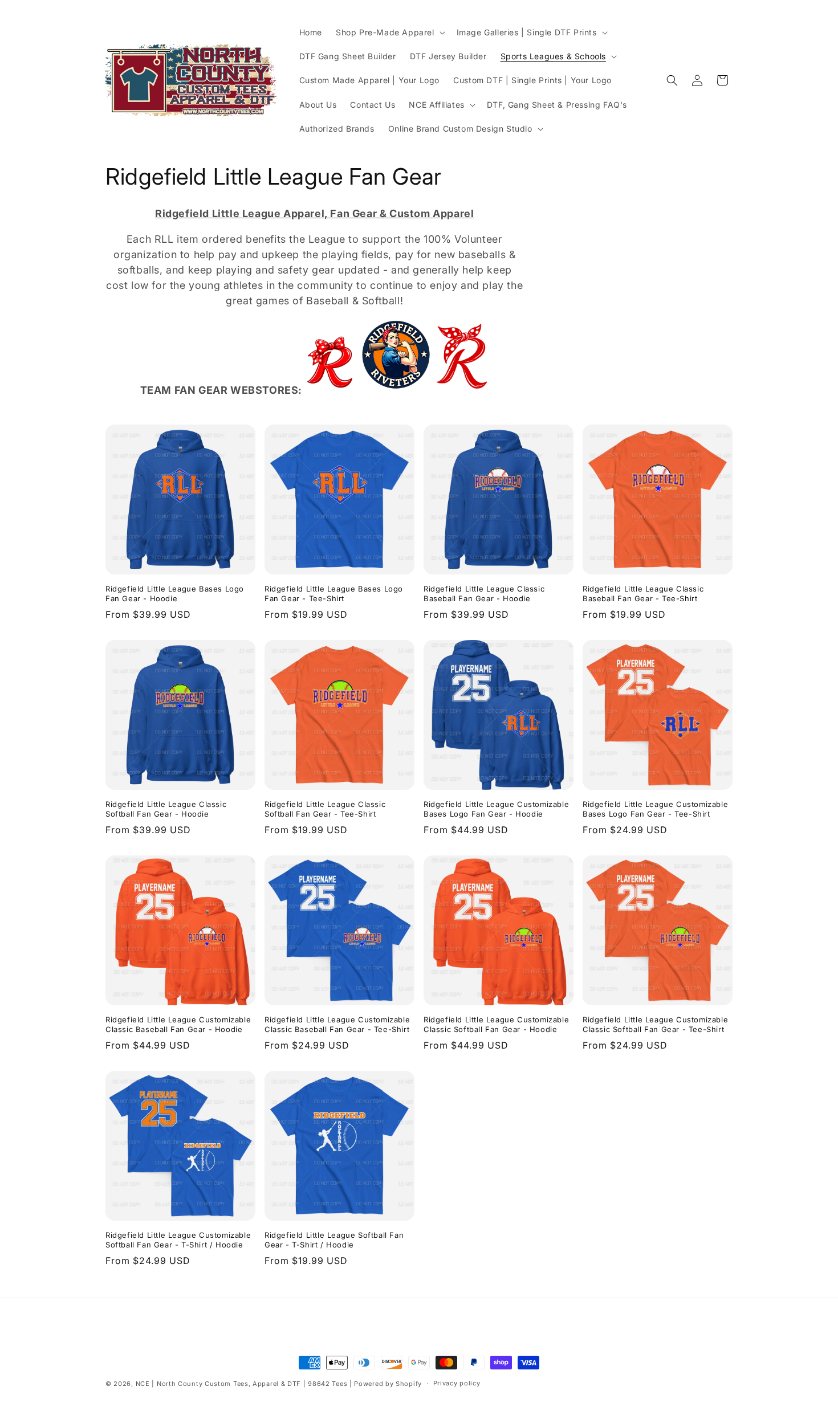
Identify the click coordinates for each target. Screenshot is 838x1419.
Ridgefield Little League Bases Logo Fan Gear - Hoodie (174, 593)
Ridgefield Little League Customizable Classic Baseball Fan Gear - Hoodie (178, 1024)
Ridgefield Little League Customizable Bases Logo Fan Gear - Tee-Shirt (655, 809)
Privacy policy (457, 1383)
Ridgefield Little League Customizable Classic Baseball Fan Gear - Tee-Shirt (337, 1024)
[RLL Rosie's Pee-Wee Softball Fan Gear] (329, 389)
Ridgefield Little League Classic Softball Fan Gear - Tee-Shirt (325, 809)
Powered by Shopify (388, 1384)
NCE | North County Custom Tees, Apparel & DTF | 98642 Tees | (244, 1384)
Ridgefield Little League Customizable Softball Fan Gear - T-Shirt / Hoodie (178, 1239)
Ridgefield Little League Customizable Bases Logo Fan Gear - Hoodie (496, 809)
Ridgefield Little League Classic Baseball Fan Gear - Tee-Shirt (643, 593)
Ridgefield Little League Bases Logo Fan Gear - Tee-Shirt (334, 593)
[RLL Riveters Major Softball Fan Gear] (424, 389)
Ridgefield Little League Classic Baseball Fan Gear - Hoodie (484, 593)
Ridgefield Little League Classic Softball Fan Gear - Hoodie (165, 809)
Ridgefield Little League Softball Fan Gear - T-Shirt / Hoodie (334, 1239)
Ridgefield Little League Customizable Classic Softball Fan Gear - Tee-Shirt (655, 1024)
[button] (389, 32)
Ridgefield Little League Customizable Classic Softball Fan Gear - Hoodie (496, 1024)
